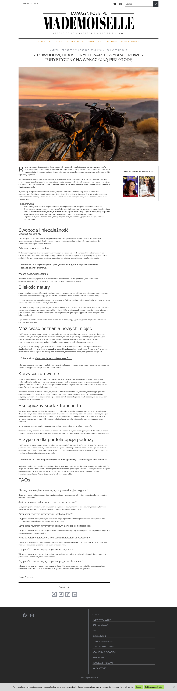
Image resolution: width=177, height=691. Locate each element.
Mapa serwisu (100, 668)
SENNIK (96, 631)
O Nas (96, 614)
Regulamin (98, 657)
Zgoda (138, 687)
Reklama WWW (100, 625)
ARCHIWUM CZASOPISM (28, 4)
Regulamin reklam (103, 663)
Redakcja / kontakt (103, 620)
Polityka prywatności (153, 687)
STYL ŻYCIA (97, 50)
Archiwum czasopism (104, 652)
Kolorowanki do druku (105, 647)
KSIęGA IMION (99, 636)
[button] (54, 594)
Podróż (84, 50)
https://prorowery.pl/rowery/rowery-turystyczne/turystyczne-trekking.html (46, 474)
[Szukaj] (155, 4)
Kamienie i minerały (103, 641)
